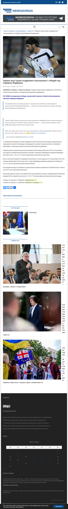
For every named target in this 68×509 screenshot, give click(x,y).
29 (50, 463)
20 (34, 460)
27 (34, 463)
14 (41, 457)
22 (50, 460)
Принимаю (59, 506)
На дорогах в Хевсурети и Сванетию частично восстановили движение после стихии (25, 428)
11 (18, 457)
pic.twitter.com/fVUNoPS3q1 (37, 133)
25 (18, 463)
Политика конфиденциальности (57, 500)
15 (50, 457)
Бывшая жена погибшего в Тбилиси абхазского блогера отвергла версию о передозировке (27, 417)
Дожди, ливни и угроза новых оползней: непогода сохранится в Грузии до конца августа (26, 425)
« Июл (4, 469)
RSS (4, 431)
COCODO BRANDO (50, 503)
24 (10, 463)
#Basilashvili (48, 131)
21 (41, 460)
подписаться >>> (31, 180)
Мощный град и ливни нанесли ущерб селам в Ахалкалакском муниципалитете (24, 420)
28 (41, 463)
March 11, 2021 (28, 137)
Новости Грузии (7, 503)
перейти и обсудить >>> (34, 182)
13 (34, 457)
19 (26, 460)
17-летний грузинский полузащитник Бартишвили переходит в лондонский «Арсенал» (26, 423)
